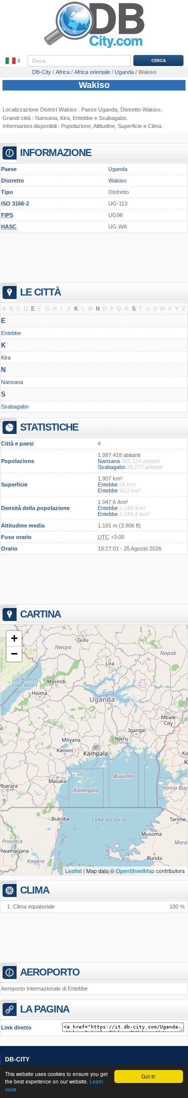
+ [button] (14, 638)
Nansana (46, 118)
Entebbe (83, 118)
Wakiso (94, 85)
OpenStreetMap (135, 870)
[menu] (14, 61)
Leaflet (73, 870)
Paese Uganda (99, 109)
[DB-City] (94, 48)
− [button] (14, 654)
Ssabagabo (112, 118)
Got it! (148, 1076)
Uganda (117, 169)
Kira (65, 118)
